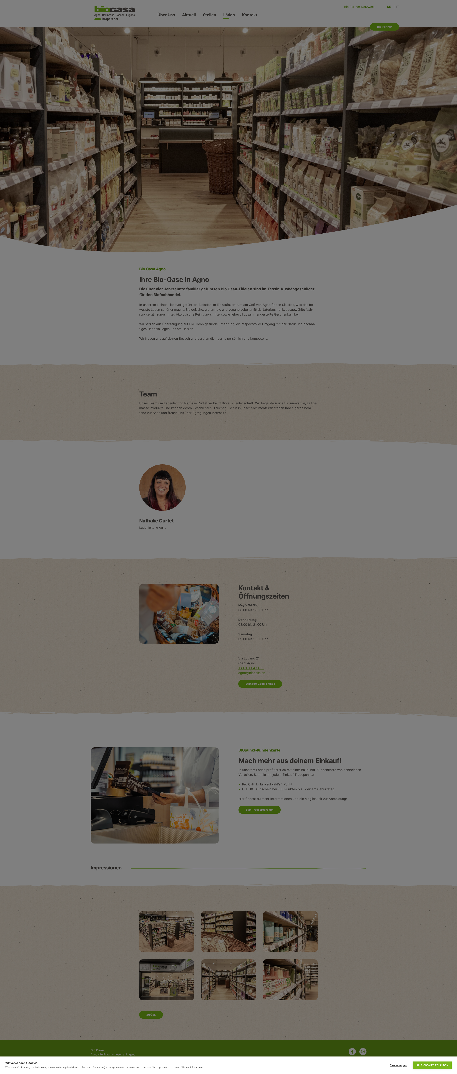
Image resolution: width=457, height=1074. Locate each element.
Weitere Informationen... (194, 1067)
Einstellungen (398, 1065)
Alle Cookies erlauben (432, 1065)
